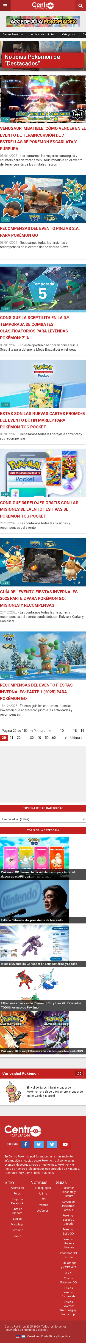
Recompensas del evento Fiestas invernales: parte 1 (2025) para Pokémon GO (36, 692)
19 (82, 731)
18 (75, 731)
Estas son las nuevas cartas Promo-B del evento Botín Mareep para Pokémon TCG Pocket (42, 420)
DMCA (17, 1235)
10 (62, 731)
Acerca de (17, 1188)
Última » (76, 738)
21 (11, 738)
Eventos (43, 1205)
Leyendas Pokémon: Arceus (68, 1206)
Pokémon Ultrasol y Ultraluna (69, 1243)
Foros (17, 1193)
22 (19, 738)
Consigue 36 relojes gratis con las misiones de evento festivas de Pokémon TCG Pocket (39, 509)
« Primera (38, 731)
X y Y (68, 1272)
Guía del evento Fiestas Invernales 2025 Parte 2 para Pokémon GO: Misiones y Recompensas (39, 598)
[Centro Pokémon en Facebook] (25, 1144)
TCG (43, 1199)
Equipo (17, 1218)
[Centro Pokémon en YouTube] (65, 1144)
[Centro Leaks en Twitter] (52, 1144)
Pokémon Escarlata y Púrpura (68, 1192)
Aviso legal (17, 1224)
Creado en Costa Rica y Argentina (48, 1336)
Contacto (17, 1230)
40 (39, 738)
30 (32, 738)
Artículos (43, 1210)
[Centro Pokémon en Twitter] (39, 1144)
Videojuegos (43, 1188)
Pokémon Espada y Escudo (69, 1219)
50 (46, 738)
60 (54, 738)
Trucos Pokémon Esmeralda (68, 1292)
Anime (43, 1193)
